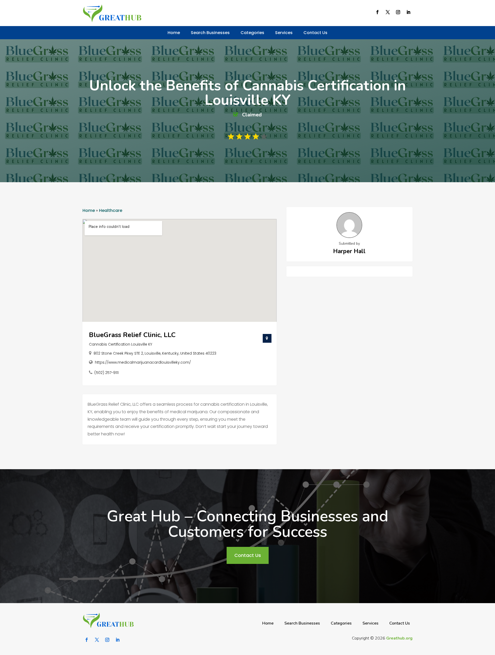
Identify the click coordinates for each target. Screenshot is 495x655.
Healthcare (110, 210)
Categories (252, 33)
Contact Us (315, 33)
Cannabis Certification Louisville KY (120, 344)
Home (174, 33)
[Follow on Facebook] (377, 12)
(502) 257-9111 (106, 372)
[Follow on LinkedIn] (408, 12)
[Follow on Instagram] (398, 12)
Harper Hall (349, 251)
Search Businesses (210, 33)
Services (284, 33)
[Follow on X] (388, 12)
